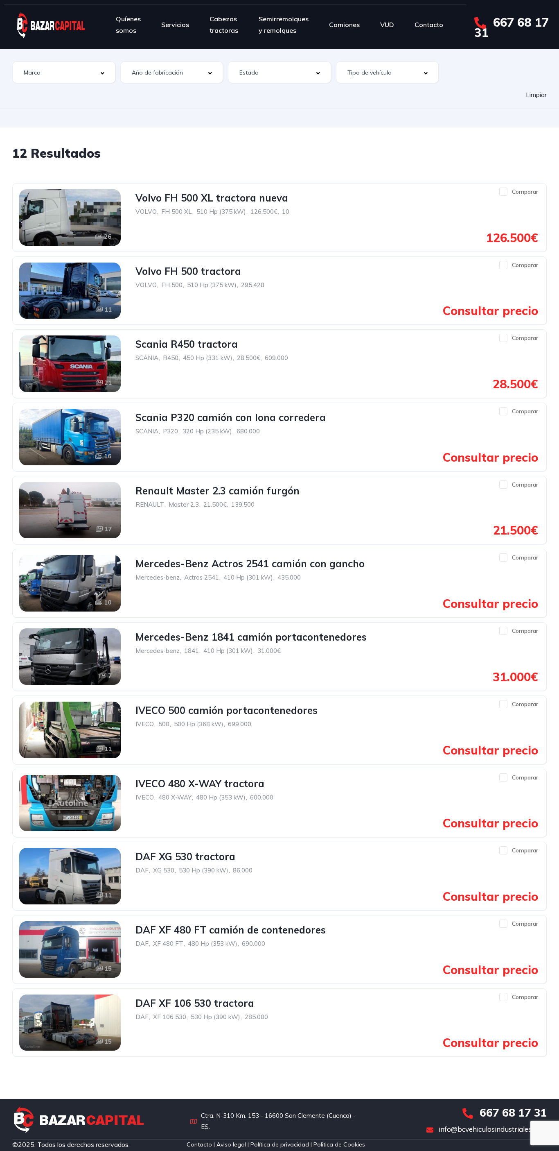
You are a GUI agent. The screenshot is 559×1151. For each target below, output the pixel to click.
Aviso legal (230, 1144)
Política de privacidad (279, 1144)
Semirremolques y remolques (284, 24)
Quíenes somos (128, 24)
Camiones (344, 24)
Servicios (175, 24)
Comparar (525, 191)
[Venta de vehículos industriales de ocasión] (51, 24)
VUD (387, 24)
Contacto (429, 24)
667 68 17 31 (511, 27)
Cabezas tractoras (224, 24)
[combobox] (63, 72)
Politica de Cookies (339, 1144)
